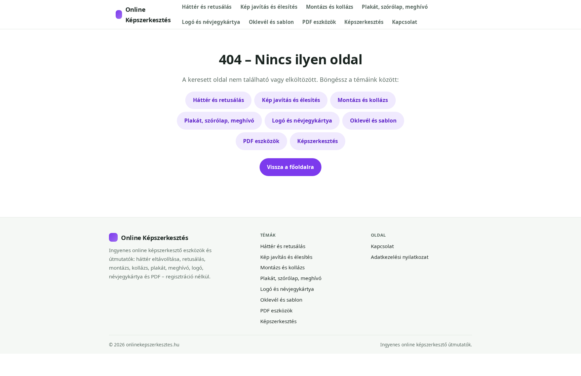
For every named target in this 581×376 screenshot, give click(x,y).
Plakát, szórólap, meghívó (395, 6)
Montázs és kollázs (329, 6)
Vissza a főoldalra (290, 167)
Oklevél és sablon (271, 22)
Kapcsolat (404, 22)
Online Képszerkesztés (148, 14)
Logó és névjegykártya (211, 22)
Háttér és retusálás (207, 6)
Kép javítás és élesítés (269, 6)
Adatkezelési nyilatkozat (399, 256)
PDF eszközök (319, 22)
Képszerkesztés (364, 22)
